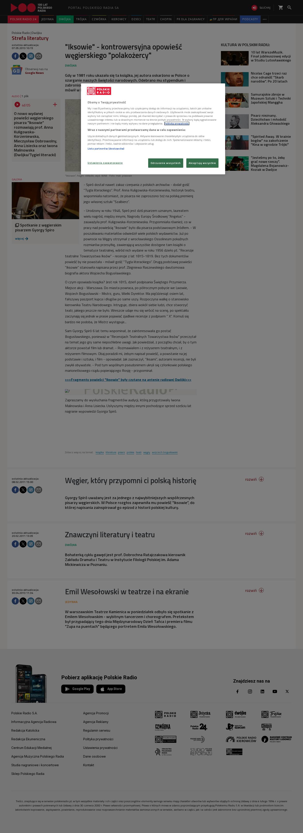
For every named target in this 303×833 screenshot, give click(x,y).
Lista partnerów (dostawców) (106, 148)
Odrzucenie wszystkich (166, 163)
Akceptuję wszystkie (202, 163)
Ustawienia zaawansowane (105, 163)
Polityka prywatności (176, 123)
